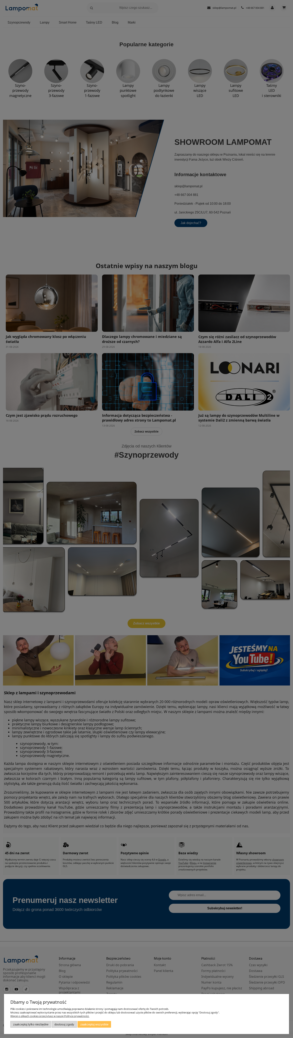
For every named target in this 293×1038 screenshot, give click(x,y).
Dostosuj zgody (64, 1024)
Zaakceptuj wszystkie (94, 1024)
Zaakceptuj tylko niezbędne (30, 1024)
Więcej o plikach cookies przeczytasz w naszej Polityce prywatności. (49, 1016)
